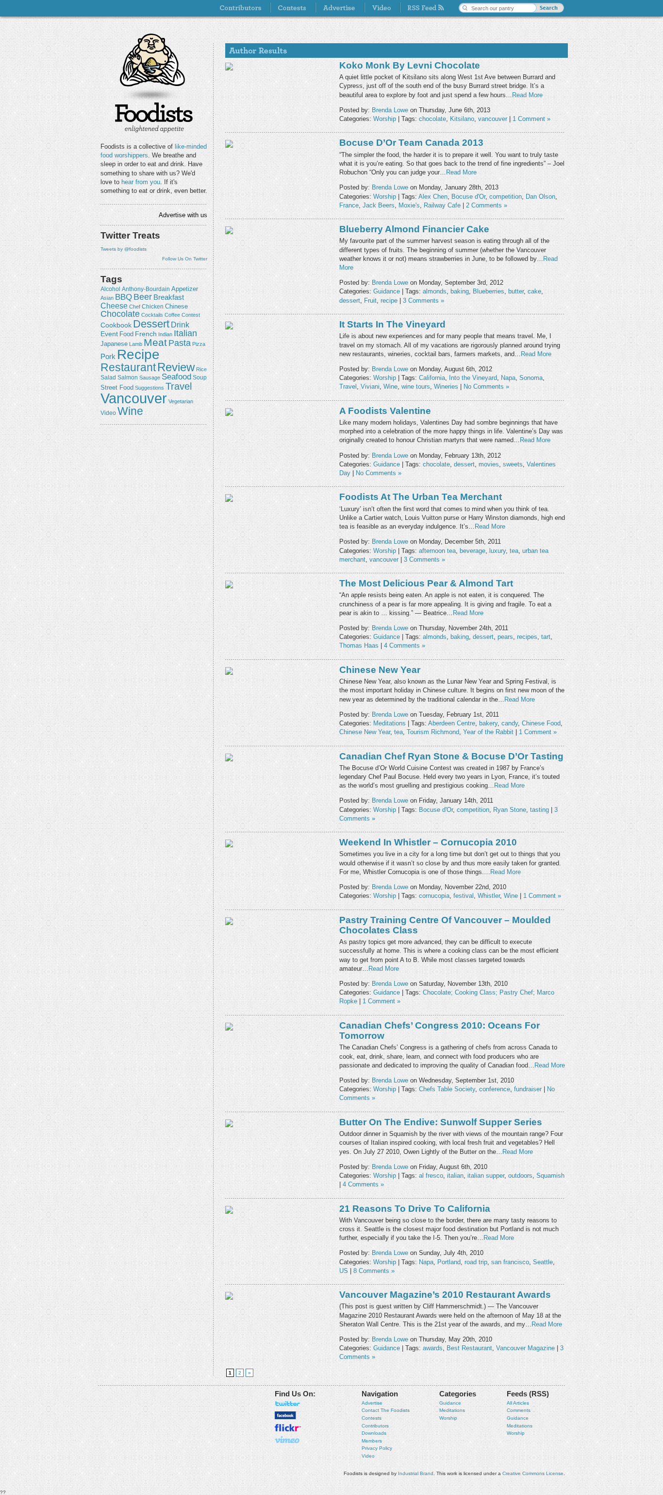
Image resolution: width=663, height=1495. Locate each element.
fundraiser (528, 1089)
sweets (513, 464)
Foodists (154, 117)
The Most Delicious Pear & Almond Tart (426, 583)
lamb (135, 344)
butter (516, 291)
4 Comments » (404, 645)
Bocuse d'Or (468, 196)
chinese (176, 306)
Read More (527, 95)
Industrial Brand (415, 1473)
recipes (527, 636)
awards (433, 1348)
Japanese (114, 343)
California (432, 377)
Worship (384, 118)
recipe (138, 354)
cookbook (116, 325)
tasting (539, 809)
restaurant (128, 367)
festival (463, 895)
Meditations (389, 723)
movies (489, 464)
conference (494, 1089)
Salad (108, 377)
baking (459, 291)
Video (368, 1456)
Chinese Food (541, 723)
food (126, 334)
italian (185, 333)
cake (534, 291)
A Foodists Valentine (385, 411)
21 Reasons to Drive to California (414, 1208)
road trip (475, 1262)
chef (134, 306)
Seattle (543, 1262)
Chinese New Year (379, 670)
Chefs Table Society (447, 1089)
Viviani (370, 386)
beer (142, 297)
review (176, 367)
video (108, 413)
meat (155, 342)
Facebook (285, 1415)
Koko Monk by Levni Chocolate (409, 65)
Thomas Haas (359, 645)
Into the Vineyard (473, 377)
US (343, 1270)
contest (191, 315)
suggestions (149, 388)
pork (108, 357)
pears (505, 636)
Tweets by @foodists (123, 249)
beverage (472, 550)
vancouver (133, 398)
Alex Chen (433, 196)
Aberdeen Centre (451, 723)
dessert (151, 324)
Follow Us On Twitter (184, 258)
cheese (114, 305)
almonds (435, 291)
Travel (179, 386)
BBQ (123, 297)
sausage (149, 377)
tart (545, 636)
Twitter (288, 1404)
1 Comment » (531, 118)
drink (180, 324)
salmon (127, 377)
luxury (497, 550)
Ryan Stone (509, 809)
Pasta (179, 343)
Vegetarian (180, 401)
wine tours (415, 386)
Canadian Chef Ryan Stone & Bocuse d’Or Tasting (451, 756)
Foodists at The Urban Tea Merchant (420, 497)
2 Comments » (486, 205)
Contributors (375, 1425)
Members (372, 1440)
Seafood (176, 376)
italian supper (485, 1175)
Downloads (374, 1433)
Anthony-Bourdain (146, 289)
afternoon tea (437, 550)
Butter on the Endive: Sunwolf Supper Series (440, 1122)
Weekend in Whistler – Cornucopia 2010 (428, 842)
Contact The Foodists (386, 1410)
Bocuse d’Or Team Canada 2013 (411, 142)
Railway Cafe (442, 205)
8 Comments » (374, 1270)
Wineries (446, 386)
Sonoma (531, 377)
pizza (198, 344)
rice (201, 369)
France (349, 205)
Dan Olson (540, 196)
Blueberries (488, 291)
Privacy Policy (377, 1448)
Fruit (370, 300)
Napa (508, 377)
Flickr (288, 1427)
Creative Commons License (533, 1473)
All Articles (518, 1403)
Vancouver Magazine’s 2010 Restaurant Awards (445, 1294)
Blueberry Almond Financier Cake (414, 229)
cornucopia (434, 895)
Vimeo (288, 1439)
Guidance (386, 291)
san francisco (510, 1262)
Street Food (116, 387)
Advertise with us (183, 215)
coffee (172, 315)
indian (165, 334)
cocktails (152, 315)
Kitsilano (462, 118)
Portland (449, 1262)
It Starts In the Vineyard (392, 324)
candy (509, 723)
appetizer (184, 288)
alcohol (110, 289)
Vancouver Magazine (525, 1348)
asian (107, 298)
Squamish (550, 1175)
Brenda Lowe (390, 110)
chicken (153, 306)
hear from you (140, 182)
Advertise (372, 1403)
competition (505, 196)
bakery (488, 723)
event (109, 334)
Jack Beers (379, 205)
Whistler (489, 895)
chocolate (120, 314)
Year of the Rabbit (488, 732)
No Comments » (486, 386)
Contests (371, 1418)
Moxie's (409, 205)
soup (200, 377)
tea (514, 550)
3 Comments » (423, 300)
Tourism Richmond (433, 732)
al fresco (431, 1175)
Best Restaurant (469, 1348)
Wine (130, 411)
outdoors (520, 1175)
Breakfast (168, 297)
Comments (518, 1410)
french (146, 334)
